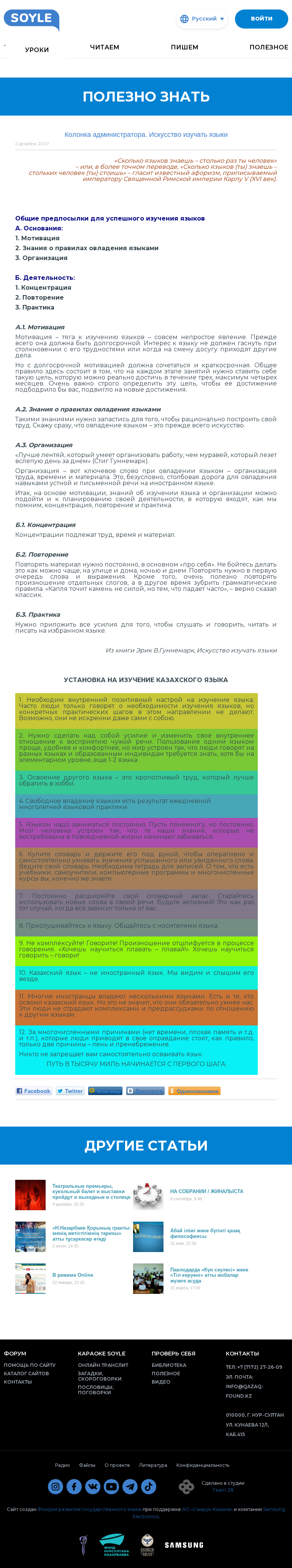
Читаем (104, 47)
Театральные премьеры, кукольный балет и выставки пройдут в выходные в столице (91, 1191)
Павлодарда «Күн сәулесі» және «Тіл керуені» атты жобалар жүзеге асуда (209, 1275)
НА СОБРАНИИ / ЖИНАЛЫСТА (206, 1191)
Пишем (184, 47)
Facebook (37, 1091)
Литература (153, 1465)
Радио (62, 1465)
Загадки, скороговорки (100, 1376)
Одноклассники (198, 1091)
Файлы (87, 1465)
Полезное (268, 47)
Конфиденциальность (202, 1465)
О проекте (117, 1465)
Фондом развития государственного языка (89, 1509)
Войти (262, 18)
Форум (15, 1353)
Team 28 (222, 1490)
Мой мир (109, 1091)
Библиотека (169, 1365)
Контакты (18, 1382)
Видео (161, 1382)
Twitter (74, 1091)
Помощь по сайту (30, 1365)
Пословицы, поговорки (96, 1389)
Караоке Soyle (101, 1353)
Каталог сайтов (26, 1373)
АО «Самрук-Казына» (207, 1509)
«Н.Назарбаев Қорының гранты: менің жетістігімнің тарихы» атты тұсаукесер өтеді (91, 1233)
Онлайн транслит (103, 1365)
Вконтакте (149, 1091)
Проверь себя (173, 1353)
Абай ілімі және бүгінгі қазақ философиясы (205, 1233)
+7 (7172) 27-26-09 (259, 1367)
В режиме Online (72, 1275)
